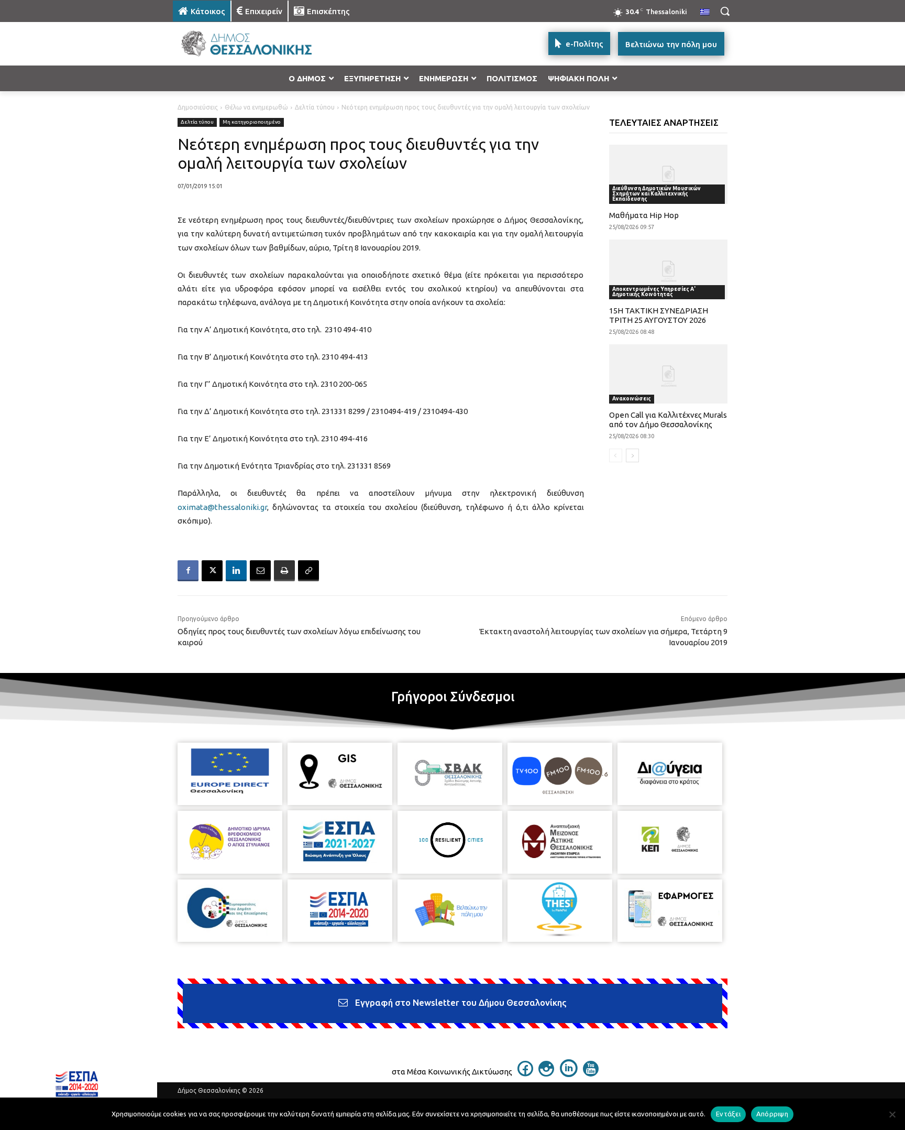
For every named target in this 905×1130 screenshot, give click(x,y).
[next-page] (632, 455)
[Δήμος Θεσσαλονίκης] (257, 44)
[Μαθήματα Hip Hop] (668, 174)
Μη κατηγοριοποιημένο (252, 122)
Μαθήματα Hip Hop (644, 215)
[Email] (260, 570)
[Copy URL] (308, 570)
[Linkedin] (236, 570)
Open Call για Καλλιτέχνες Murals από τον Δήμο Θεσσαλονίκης (668, 419)
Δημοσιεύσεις (198, 107)
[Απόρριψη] (892, 1114)
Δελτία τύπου (315, 107)
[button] (725, 11)
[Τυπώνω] (284, 570)
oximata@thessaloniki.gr (222, 507)
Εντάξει (728, 1113)
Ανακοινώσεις (631, 398)
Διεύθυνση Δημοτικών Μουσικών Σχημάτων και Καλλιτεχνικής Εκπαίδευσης (656, 194)
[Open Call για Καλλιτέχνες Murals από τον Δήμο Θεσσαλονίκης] (668, 374)
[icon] (525, 1073)
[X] (212, 570)
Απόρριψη (772, 1113)
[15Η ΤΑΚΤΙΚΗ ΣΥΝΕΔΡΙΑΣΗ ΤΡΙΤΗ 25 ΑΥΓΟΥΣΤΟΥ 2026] (668, 269)
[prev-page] (615, 455)
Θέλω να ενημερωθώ (256, 107)
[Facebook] (188, 570)
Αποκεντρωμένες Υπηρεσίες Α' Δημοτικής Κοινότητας (654, 291)
